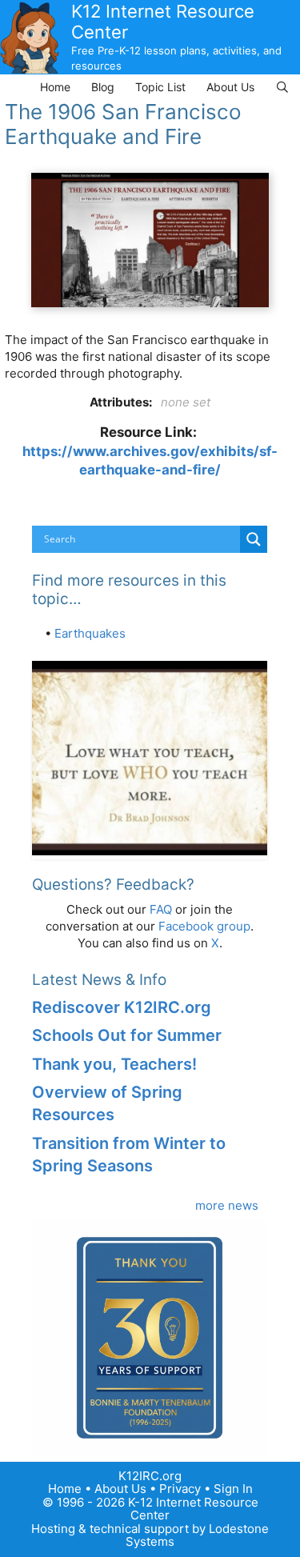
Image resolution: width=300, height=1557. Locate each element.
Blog (102, 87)
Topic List (160, 87)
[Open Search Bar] (282, 86)
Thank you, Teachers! (114, 1064)
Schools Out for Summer (127, 1035)
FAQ (161, 909)
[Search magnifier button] (253, 539)
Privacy (180, 1488)
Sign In (233, 1488)
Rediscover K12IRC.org (121, 1007)
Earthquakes (90, 633)
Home (55, 87)
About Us (230, 87)
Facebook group (204, 926)
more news (226, 1205)
